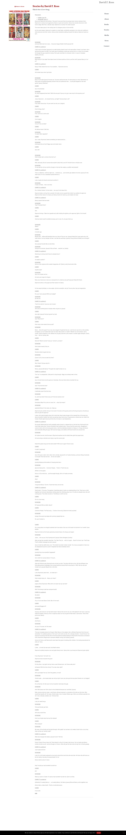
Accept (98, 832)
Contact (106, 46)
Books (106, 24)
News (107, 41)
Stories (106, 30)
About (106, 19)
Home (106, 14)
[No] (123, 832)
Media (106, 35)
